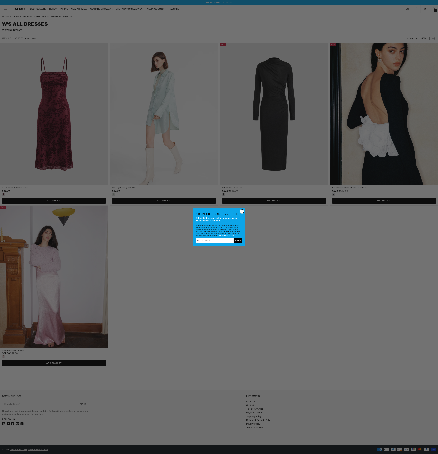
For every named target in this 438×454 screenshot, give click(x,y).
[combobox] (200, 240)
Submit (238, 240)
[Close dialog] (242, 211)
